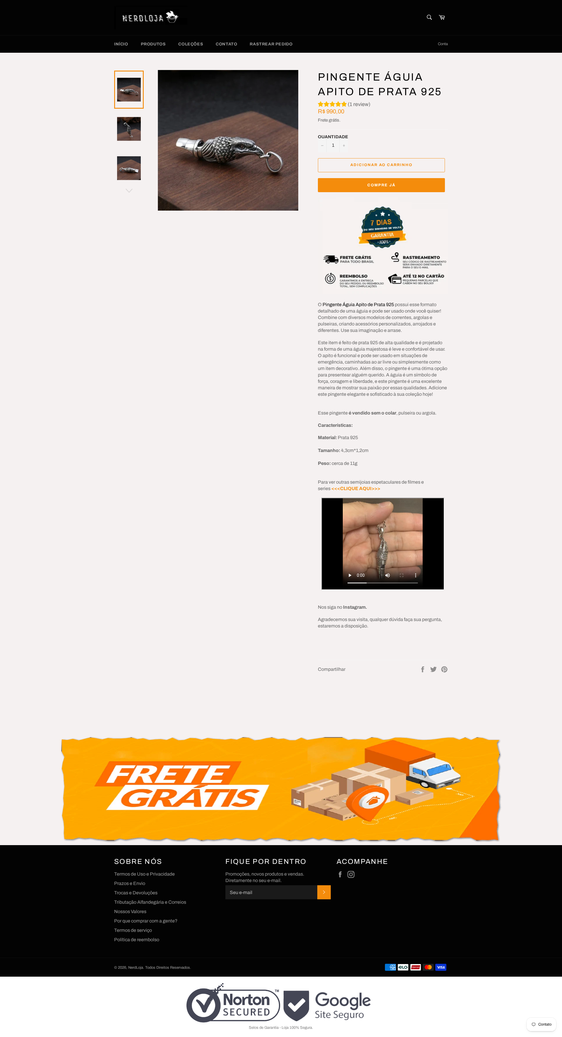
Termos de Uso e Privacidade (144, 873)
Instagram (354, 607)
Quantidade (333, 136)
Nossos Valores (130, 911)
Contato (226, 44)
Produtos (153, 44)
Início (121, 44)
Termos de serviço (133, 930)
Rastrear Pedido (271, 44)
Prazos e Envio (129, 883)
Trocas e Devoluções (135, 892)
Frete (323, 120)
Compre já (381, 185)
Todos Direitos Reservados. (168, 968)
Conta (443, 44)
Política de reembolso (136, 939)
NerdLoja (135, 968)
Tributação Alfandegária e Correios (150, 902)
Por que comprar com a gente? (145, 920)
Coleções (190, 44)
